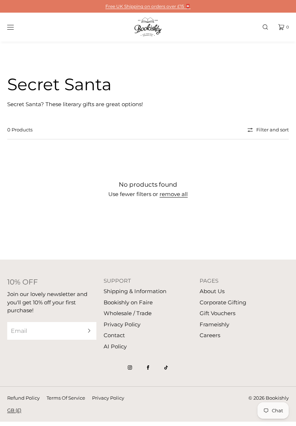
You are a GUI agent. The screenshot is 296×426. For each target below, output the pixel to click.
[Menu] (16, 27)
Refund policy (23, 398)
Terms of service (66, 398)
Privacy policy (108, 398)
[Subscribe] (87, 331)
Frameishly (214, 324)
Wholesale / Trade (128, 313)
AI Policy (115, 346)
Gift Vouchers (217, 313)
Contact (114, 335)
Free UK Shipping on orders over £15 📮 (148, 6)
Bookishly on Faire (128, 302)
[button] (265, 27)
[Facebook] (148, 367)
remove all (174, 194)
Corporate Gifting (223, 302)
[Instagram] (130, 367)
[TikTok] (166, 367)
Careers (210, 335)
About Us (212, 291)
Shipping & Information (135, 291)
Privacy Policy (122, 324)
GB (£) (14, 410)
